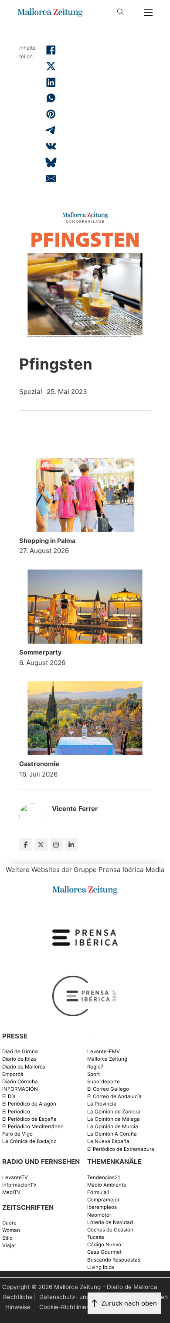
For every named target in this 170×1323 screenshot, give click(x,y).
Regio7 (95, 1067)
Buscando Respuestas (113, 1260)
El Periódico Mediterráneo (33, 1126)
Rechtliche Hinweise (18, 1301)
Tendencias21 (103, 1177)
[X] (51, 66)
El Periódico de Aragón (29, 1104)
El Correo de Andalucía (114, 1096)
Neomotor (99, 1215)
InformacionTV (19, 1185)
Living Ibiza (100, 1267)
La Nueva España (108, 1141)
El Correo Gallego (108, 1089)
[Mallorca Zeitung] (85, 889)
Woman (11, 1230)
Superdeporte (103, 1081)
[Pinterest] (51, 114)
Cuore (9, 1223)
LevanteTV (15, 1177)
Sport (93, 1074)
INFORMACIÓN (20, 1089)
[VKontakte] (51, 146)
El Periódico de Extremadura (120, 1149)
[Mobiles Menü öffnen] (148, 12)
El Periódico (16, 1111)
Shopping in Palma (47, 541)
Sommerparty (40, 652)
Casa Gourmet (104, 1252)
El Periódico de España (29, 1119)
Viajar (9, 1245)
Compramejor (103, 1199)
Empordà (13, 1074)
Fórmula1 (98, 1192)
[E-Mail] (51, 178)
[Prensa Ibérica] (85, 937)
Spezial (30, 391)
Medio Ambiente (106, 1185)
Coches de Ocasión (110, 1229)
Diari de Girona (20, 1051)
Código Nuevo (104, 1244)
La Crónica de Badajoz (29, 1141)
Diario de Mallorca (23, 1067)
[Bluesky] (51, 162)
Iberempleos (102, 1207)
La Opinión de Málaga (113, 1119)
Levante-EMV (103, 1051)
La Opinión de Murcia (112, 1126)
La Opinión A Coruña (112, 1134)
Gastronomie (39, 764)
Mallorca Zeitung (107, 1059)
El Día (9, 1096)
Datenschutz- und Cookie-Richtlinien (64, 1301)
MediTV (11, 1192)
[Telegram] (51, 130)
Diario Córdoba (20, 1081)
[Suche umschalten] (120, 12)
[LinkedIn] (51, 81)
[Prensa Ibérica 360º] (85, 995)
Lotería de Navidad (110, 1222)
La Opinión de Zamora (113, 1111)
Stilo (7, 1238)
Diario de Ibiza (19, 1059)
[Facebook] (51, 50)
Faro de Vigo (17, 1134)
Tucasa (95, 1237)
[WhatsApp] (51, 98)
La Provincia (101, 1104)
